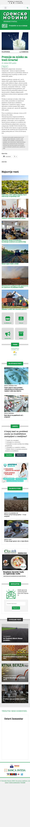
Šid (17, 513)
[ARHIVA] (21, 333)
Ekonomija (11, 385)
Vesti (15, 385)
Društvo (6, 385)
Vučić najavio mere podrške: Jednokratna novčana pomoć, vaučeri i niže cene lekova (14, 389)
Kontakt (23, 782)
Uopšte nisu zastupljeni (12, 440)
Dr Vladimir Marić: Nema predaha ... (12, 639)
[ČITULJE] (21, 318)
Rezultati (20, 455)
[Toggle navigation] (5, 7)
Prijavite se (16, 608)
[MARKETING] (8, 333)
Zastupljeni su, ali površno (13, 442)
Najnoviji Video (15, 488)
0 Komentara (24, 52)
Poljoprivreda (6, 52)
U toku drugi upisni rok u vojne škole (16, 541)
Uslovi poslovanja (14, 782)
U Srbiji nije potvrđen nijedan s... (14, 700)
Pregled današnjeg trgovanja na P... (14, 679)
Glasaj (9, 455)
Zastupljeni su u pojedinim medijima (15, 447)
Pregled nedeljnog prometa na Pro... (14, 657)
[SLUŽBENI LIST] (8, 318)
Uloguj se (20, 3)
